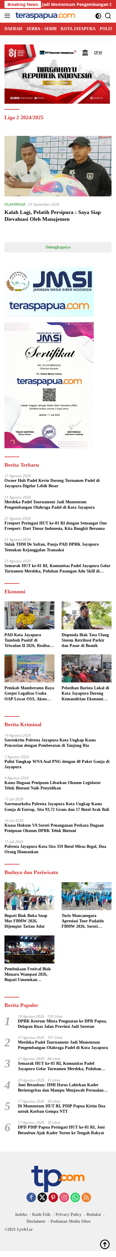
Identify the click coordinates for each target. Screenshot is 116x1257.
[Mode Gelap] (98, 16)
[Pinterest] (53, 1198)
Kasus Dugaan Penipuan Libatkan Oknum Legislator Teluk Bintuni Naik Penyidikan (52, 785)
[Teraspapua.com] (44, 15)
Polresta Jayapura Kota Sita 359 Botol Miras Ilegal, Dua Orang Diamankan (55, 849)
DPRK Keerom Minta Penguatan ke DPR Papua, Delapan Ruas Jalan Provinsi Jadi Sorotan (62, 1024)
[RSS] (86, 1198)
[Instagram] (64, 1198)
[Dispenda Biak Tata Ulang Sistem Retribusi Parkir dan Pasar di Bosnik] (87, 615)
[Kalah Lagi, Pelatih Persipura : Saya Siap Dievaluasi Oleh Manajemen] (58, 166)
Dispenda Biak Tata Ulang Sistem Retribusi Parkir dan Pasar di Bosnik (85, 640)
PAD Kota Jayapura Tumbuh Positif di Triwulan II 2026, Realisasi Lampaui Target (28, 641)
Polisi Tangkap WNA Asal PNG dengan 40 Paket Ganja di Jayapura (56, 764)
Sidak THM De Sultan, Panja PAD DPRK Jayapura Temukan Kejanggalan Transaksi (51, 547)
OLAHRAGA (15, 204)
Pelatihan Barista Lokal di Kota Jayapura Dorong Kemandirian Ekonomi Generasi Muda (85, 694)
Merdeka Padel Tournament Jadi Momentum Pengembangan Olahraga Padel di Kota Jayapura (49, 505)
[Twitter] (42, 1198)
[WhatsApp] (75, 1198)
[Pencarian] (108, 16)
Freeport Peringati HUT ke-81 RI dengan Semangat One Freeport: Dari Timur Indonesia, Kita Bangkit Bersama (55, 526)
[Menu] (8, 16)
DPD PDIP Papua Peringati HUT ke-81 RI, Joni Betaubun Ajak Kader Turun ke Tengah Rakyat (61, 1130)
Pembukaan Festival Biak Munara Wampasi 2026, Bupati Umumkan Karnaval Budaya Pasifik (27, 975)
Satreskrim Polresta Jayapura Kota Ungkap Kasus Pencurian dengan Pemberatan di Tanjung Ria (50, 743)
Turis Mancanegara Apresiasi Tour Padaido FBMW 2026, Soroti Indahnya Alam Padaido (84, 921)
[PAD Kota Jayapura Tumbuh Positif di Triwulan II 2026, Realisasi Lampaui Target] (29, 615)
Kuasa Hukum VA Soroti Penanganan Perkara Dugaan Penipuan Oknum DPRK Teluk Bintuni (54, 828)
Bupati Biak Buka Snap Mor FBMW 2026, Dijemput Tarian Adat (25, 921)
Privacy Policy (68, 1214)
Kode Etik (41, 1214)
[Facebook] (31, 1198)
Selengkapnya (58, 247)
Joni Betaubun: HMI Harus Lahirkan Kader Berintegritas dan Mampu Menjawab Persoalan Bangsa (61, 1088)
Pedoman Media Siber (71, 1221)
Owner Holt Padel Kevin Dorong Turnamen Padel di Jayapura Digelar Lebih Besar (52, 483)
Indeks (21, 1214)
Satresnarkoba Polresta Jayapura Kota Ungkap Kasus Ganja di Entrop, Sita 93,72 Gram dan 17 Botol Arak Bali (56, 806)
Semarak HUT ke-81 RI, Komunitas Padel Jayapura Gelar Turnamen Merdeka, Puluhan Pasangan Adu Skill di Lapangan (57, 569)
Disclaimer (36, 1221)
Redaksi (94, 1214)
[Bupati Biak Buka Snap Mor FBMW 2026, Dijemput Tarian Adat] (29, 896)
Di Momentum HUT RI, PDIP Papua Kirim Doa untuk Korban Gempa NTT (61, 1109)
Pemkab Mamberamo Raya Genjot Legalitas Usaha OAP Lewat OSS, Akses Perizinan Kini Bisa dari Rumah (29, 694)
